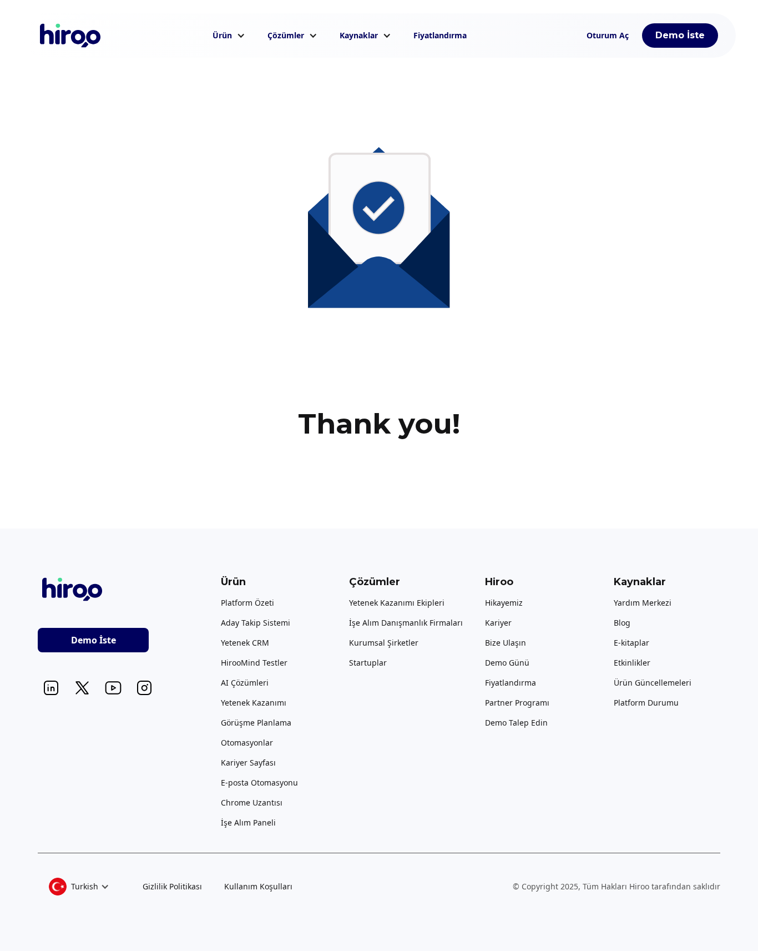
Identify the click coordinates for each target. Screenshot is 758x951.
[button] (229, 35)
